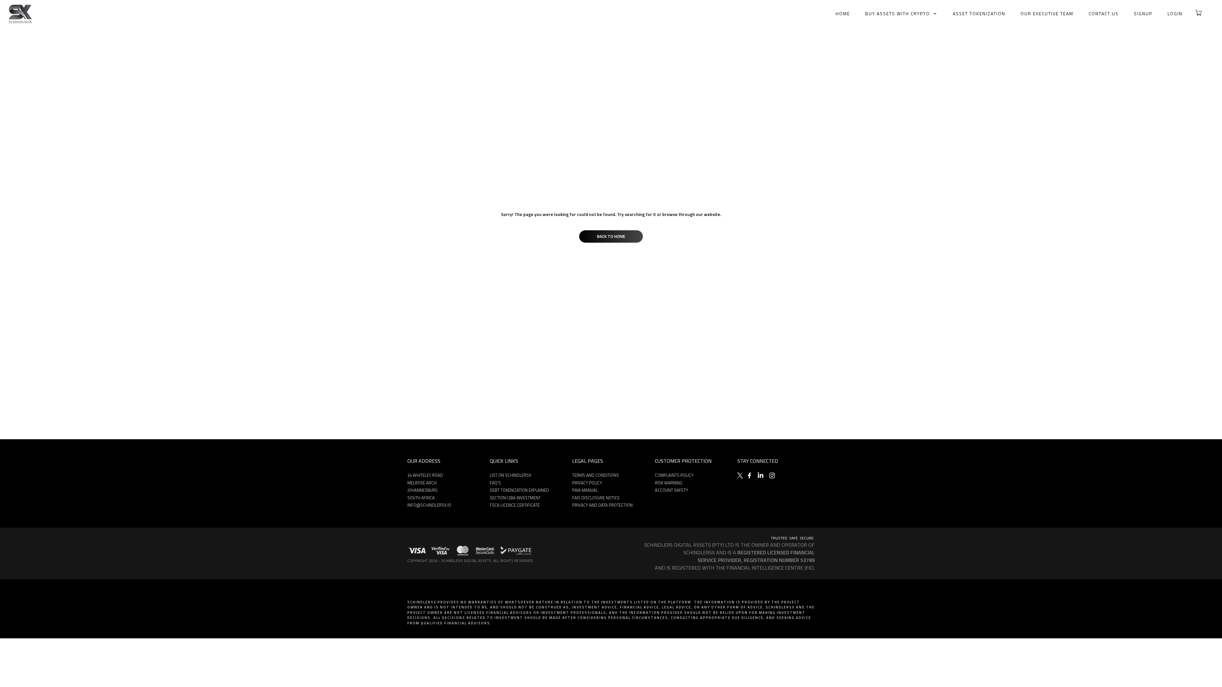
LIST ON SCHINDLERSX (510, 475)
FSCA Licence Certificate (515, 505)
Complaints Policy (674, 475)
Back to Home (611, 236)
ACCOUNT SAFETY (671, 490)
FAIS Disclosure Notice (596, 498)
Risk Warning (668, 483)
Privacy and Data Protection (602, 505)
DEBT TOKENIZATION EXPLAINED (519, 490)
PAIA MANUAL (585, 490)
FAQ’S (495, 483)
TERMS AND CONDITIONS (595, 475)
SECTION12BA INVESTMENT (515, 498)
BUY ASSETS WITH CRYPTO (897, 13)
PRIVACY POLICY (587, 483)
